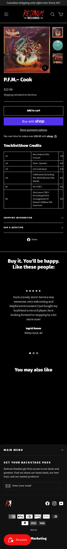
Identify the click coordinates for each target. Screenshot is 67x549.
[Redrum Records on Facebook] (47, 503)
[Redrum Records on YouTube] (61, 503)
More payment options (33, 130)
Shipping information (18, 218)
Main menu (13, 450)
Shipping (8, 95)
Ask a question (13, 227)
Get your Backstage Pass (27, 462)
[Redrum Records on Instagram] (54, 503)
